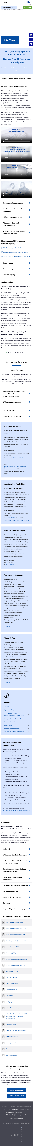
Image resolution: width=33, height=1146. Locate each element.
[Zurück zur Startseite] (29, 2)
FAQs (3, 1109)
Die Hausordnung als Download (12, 248)
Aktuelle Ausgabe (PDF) (17, 1090)
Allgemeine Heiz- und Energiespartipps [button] (11, 224)
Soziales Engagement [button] (10, 891)
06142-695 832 (10, 565)
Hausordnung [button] (8, 263)
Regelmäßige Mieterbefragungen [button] (15, 909)
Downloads (12, 1106)
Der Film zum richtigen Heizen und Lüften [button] (14, 210)
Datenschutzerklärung (25, 1109)
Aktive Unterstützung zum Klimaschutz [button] (12, 878)
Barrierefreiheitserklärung (16, 1118)
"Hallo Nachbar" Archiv (16, 1095)
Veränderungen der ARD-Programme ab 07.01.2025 (17, 256)
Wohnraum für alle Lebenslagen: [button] (15, 855)
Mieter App (27, 7)
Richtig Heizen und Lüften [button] (12, 217)
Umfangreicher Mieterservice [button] (14, 897)
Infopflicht (19, 1112)
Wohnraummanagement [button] (12, 402)
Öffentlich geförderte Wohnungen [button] (15, 885)
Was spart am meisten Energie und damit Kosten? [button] (14, 232)
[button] (4, 2)
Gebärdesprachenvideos (21, 1115)
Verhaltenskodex (10, 1112)
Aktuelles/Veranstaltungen (24, 1106)
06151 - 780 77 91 (18, 457)
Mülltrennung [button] (8, 269)
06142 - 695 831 (10, 518)
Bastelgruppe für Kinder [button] (12, 416)
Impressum (15, 1109)
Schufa (26, 1112)
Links (8, 1109)
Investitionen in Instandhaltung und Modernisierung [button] (14, 870)
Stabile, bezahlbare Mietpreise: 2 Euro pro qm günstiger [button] (15, 862)
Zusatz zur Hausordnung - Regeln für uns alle (15, 252)
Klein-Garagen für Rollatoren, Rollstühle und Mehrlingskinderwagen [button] (14, 393)
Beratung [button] (6, 903)
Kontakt (4, 1106)
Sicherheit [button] (6, 849)
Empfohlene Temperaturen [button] (13, 203)
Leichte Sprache (9, 1115)
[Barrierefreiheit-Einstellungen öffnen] (31, 44)
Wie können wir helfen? (8, 7)
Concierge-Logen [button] (9, 410)
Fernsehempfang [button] (9, 275)
